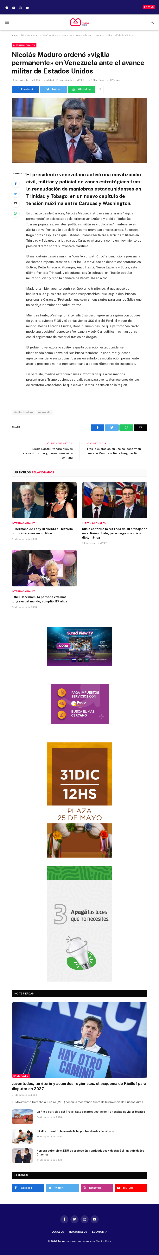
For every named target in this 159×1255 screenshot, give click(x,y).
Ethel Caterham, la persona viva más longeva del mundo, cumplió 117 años (39, 599)
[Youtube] (27, 8)
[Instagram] (20, 8)
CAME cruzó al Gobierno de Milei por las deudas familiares (76, 1131)
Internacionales (24, 45)
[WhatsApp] (15, 213)
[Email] (15, 203)
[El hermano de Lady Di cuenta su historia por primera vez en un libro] (44, 500)
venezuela (44, 412)
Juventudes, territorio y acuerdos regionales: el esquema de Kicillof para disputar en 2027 (79, 1086)
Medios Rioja (103, 1241)
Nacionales (20, 1076)
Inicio (15, 35)
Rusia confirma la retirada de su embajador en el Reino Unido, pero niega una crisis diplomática (114, 533)
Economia (99, 1231)
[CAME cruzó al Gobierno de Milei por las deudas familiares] (22, 1136)
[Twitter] (15, 193)
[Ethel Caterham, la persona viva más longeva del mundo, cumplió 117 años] (44, 568)
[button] (7, 22)
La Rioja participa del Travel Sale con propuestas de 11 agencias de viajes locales (91, 1111)
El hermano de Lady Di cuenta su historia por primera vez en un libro (42, 531)
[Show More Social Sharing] (100, 89)
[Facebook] (7, 8)
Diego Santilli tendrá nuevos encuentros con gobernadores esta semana (48, 453)
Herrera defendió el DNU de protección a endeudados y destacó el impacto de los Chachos (90, 1152)
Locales (58, 1231)
